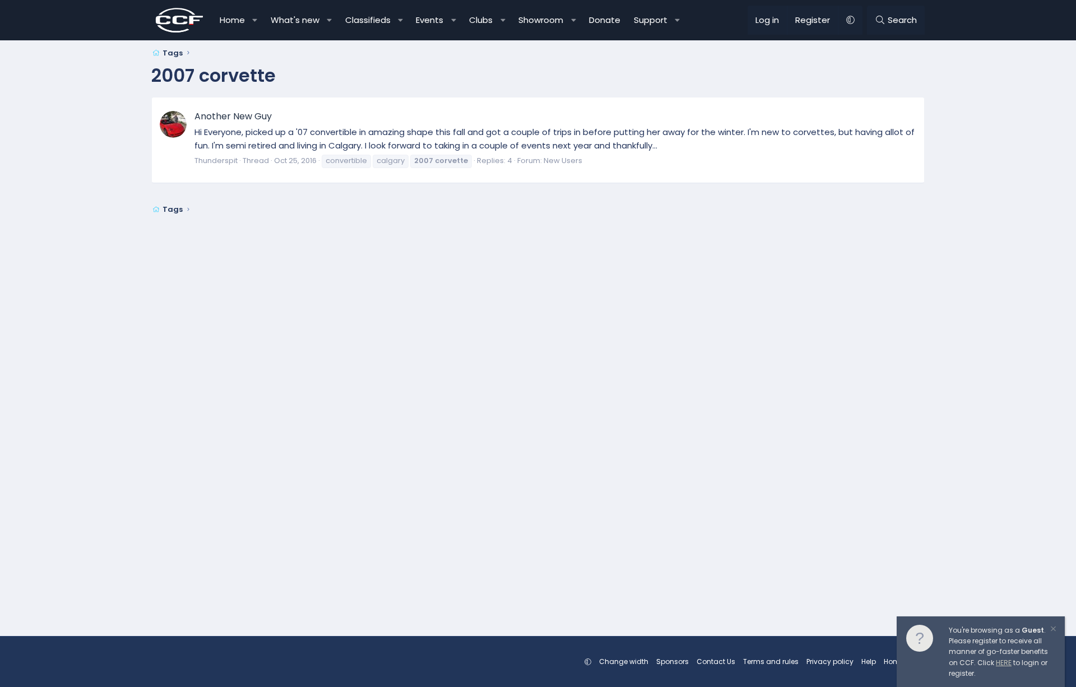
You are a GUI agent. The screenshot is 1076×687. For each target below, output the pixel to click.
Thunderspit (216, 160)
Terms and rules (771, 661)
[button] (255, 20)
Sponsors (672, 661)
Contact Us (716, 661)
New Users (563, 160)
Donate (604, 20)
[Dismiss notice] (1052, 630)
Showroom (540, 20)
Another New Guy (233, 116)
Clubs (481, 20)
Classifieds (368, 20)
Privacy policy (830, 661)
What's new (295, 20)
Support (650, 20)
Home (232, 20)
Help (868, 661)
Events (429, 20)
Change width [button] (623, 661)
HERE (1004, 662)
